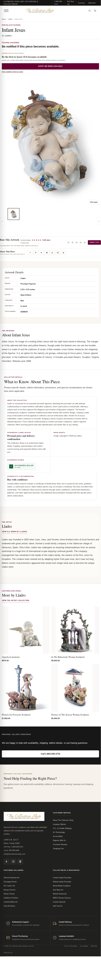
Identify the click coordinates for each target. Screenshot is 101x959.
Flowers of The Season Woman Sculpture (70, 714)
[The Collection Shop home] (48, 10)
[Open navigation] (6, 10)
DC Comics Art (9, 886)
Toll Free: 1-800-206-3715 (13, 847)
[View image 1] (13, 214)
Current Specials (59, 902)
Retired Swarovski (60, 894)
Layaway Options (59, 824)
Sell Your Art (70, 2)
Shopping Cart (58, 849)
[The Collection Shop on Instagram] (13, 861)
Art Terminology (59, 832)
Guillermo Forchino (11, 898)
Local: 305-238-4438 (11, 850)
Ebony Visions (9, 894)
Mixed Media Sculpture (61, 886)
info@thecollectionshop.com (14, 854)
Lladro (10, 19)
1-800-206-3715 (58, 2)
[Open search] (89, 10)
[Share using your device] (57, 252)
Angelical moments (11, 656)
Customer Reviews (60, 844)
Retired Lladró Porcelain (62, 882)
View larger (94, 202)
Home (4, 19)
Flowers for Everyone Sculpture (16, 714)
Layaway (81, 3)
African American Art (11, 878)
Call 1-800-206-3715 (50, 754)
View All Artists (9, 906)
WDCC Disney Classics (62, 898)
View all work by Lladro (14, 532)
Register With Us (59, 840)
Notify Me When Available (50, 66)
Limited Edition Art (11, 902)
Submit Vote (94, 242)
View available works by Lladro (12, 72)
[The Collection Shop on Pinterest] (20, 861)
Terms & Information (70, 946)
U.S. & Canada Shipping (62, 828)
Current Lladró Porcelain (62, 878)
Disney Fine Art (9, 890)
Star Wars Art (58, 890)
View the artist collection (15, 600)
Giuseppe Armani (10, 882)
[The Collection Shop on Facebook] (6, 861)
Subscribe (92, 3)
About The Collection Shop (63, 820)
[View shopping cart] (95, 10)
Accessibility (58, 836)
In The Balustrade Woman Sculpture (68, 656)
